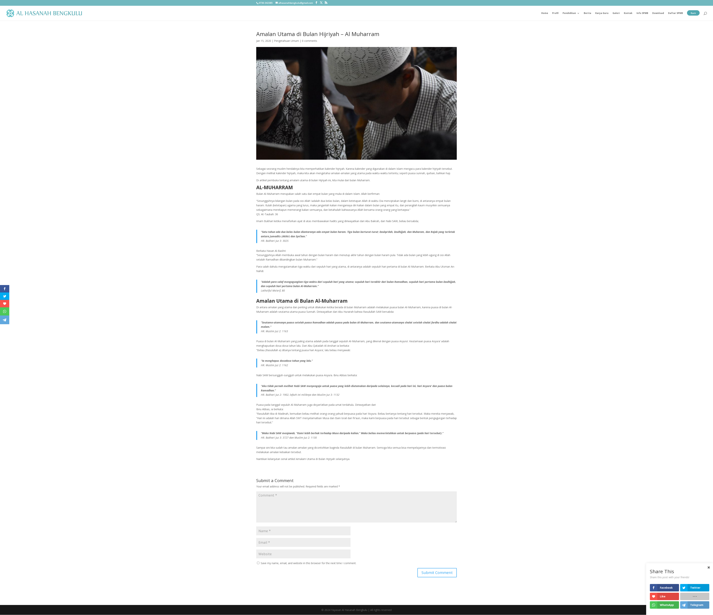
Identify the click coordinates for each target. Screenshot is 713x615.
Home (544, 13)
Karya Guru (601, 13)
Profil (555, 13)
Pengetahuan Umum (286, 41)
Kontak (628, 13)
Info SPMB (642, 13)
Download (658, 13)
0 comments (309, 41)
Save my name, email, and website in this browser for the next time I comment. (308, 563)
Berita (587, 13)
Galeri (616, 13)
